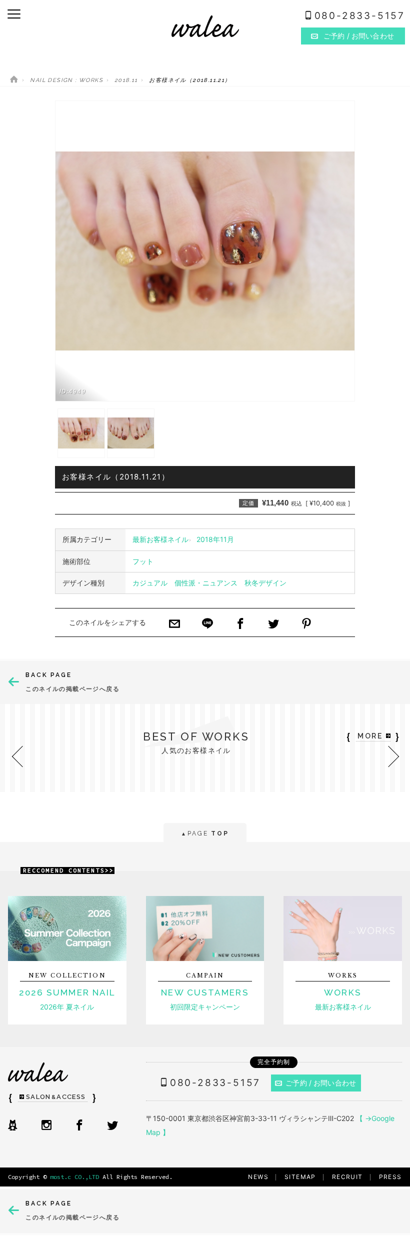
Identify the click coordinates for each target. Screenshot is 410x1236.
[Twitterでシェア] (273, 624)
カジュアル (150, 582)
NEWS (258, 1176)
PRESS (390, 1176)
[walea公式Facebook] (79, 1126)
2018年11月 (215, 539)
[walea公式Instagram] (46, 1126)
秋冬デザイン (265, 582)
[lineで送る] (207, 624)
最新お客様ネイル (160, 539)
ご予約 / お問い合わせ (321, 1082)
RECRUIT (347, 1176)
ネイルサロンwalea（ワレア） (205, 26)
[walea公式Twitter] (112, 1126)
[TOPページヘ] (14, 80)
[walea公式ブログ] (12, 1126)
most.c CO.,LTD (74, 1176)
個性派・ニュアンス (206, 582)
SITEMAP (300, 1176)
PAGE (204, 833)
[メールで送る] (174, 624)
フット (143, 561)
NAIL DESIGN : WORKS (66, 80)
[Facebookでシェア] (240, 624)
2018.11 (126, 80)
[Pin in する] (306, 624)
